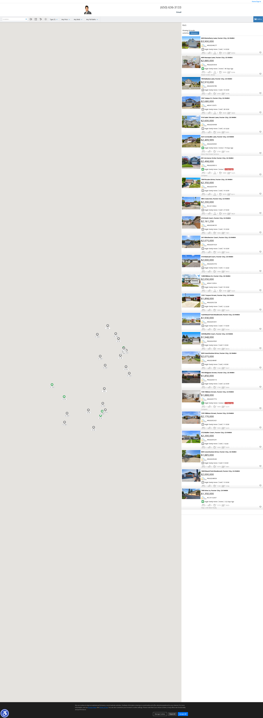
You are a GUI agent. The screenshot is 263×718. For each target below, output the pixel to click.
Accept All (182, 714)
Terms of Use (104, 707)
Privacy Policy (92, 707)
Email (178, 12)
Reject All (172, 714)
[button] (5, 713)
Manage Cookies (160, 714)
